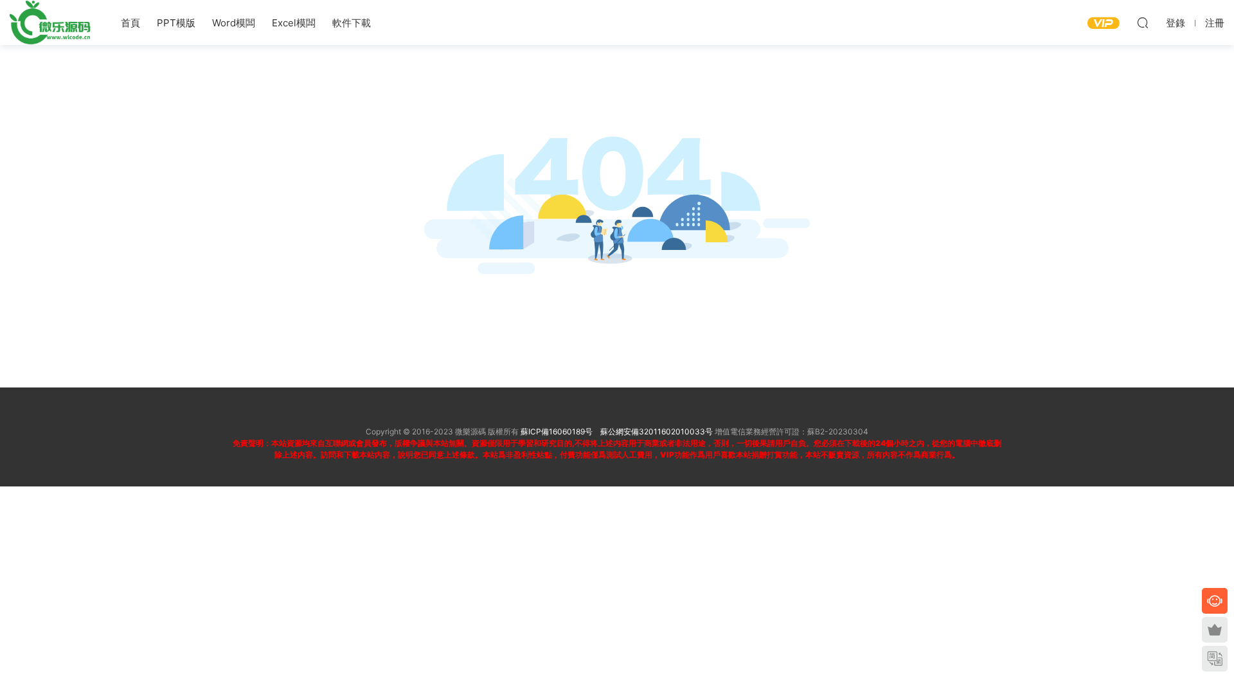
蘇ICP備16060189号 (557, 431)
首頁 (130, 23)
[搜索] (1142, 22)
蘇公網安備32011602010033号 (656, 431)
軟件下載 (351, 23)
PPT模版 (176, 23)
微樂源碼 (51, 22)
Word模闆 (233, 23)
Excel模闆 (294, 23)
